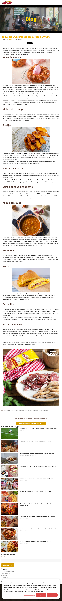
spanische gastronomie (25, 410)
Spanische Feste (37, 410)
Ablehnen (52, 595)
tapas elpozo (14, 410)
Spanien (7, 410)
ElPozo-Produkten (8, 344)
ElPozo (10, 39)
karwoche (45, 410)
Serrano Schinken (7, 571)
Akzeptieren (41, 595)
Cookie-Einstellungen (29, 595)
